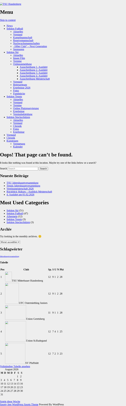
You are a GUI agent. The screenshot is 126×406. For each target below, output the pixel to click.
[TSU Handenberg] (10, 4)
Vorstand (17, 34)
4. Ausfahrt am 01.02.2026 (20, 194)
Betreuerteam (20, 84)
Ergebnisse (18, 111)
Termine (17, 61)
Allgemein (12, 216)
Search (3, 168)
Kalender (18, 146)
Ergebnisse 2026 (21, 87)
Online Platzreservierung (26, 108)
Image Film (19, 58)
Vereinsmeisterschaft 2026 (20, 188)
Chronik (17, 126)
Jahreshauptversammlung (9, 256)
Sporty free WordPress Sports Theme (19, 404)
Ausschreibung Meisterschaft (35, 78)
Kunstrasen (12, 140)
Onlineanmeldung (22, 64)
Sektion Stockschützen (18, 117)
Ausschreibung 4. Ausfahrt (33, 75)
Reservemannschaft (23, 40)
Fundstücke (19, 93)
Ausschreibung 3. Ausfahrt (33, 72)
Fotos (16, 90)
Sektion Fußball (15, 28)
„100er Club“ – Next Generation (30, 46)
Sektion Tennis (14, 96)
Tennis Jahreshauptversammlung (23, 185)
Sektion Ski (13, 52)
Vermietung (19, 143)
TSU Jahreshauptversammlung (22, 182)
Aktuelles (18, 31)
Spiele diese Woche (10, 401)
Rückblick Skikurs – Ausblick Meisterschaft (29, 191)
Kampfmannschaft (22, 37)
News (10, 25)
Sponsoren (18, 49)
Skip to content (8, 20)
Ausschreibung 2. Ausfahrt (33, 70)
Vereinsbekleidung (22, 114)
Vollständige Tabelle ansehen (15, 366)
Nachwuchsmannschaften (26, 43)
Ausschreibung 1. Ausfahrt (33, 67)
